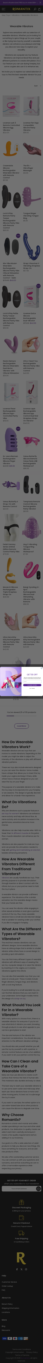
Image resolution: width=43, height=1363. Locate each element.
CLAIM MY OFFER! (32, 685)
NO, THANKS (32, 688)
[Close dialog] (42, 668)
